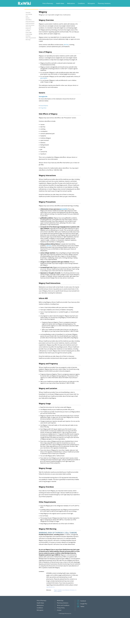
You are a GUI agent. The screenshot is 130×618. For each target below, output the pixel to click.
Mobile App (60, 600)
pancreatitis (43, 78)
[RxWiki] (24, 3)
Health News (60, 3)
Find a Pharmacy (48, 3)
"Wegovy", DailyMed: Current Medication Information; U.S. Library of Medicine (65, 590)
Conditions (81, 3)
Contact (59, 610)
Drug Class (43, 108)
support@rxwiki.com (50, 587)
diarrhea (66, 44)
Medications (71, 3)
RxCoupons (91, 3)
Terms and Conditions (63, 605)
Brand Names (44, 105)
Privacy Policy (61, 608)
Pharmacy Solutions (104, 3)
